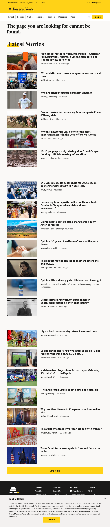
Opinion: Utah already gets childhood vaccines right (71, 280)
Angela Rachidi (49, 248)
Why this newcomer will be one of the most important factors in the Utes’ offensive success (68, 133)
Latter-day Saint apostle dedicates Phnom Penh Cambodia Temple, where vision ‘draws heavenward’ (68, 205)
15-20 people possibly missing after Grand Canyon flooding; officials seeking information (70, 153)
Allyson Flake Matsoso (52, 228)
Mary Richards (49, 212)
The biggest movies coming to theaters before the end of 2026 (70, 262)
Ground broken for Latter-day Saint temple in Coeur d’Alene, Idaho (71, 113)
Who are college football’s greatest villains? (66, 93)
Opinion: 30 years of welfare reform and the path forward (69, 243)
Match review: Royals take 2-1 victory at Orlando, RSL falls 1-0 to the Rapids (70, 371)
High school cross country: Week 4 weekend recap (69, 331)
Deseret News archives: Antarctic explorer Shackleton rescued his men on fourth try (65, 301)
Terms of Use (73, 511)
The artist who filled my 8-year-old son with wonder (71, 429)
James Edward (49, 335)
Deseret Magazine (26, 2)
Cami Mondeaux (50, 416)
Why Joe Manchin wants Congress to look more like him (70, 410)
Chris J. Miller (48, 306)
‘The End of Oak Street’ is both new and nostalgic (69, 390)
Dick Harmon (48, 80)
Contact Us (57, 491)
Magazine (62, 16)
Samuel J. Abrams (50, 432)
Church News (40, 2)
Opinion (51, 16)
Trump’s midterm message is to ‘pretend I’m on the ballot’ (70, 450)
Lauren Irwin (48, 455)
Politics (20, 16)
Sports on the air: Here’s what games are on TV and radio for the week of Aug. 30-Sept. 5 (70, 352)
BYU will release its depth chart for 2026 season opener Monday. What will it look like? (68, 184)
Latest (11, 16)
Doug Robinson (49, 96)
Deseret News (13, 2)
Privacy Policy (84, 511)
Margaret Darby (49, 267)
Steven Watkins (49, 357)
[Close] (106, 499)
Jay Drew (47, 189)
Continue (51, 520)
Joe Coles (47, 138)
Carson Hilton (49, 63)
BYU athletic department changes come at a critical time (71, 74)
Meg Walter (48, 393)
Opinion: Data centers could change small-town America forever (68, 223)
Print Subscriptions (94, 2)
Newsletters (77, 491)
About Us (38, 491)
